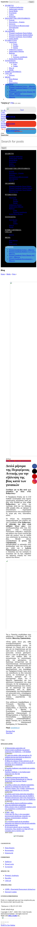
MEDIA (7, 77)
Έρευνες (12, 75)
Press (10, 81)
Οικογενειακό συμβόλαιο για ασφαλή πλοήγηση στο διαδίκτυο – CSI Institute (18, 751)
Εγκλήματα (12, 13)
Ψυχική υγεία (9, 864)
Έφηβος (15, 46)
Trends (11, 70)
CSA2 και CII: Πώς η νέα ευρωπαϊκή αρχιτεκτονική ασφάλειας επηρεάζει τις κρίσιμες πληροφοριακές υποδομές (17, 816)
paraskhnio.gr (15, 728)
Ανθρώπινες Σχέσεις (15, 49)
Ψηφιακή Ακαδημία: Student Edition (21, 35)
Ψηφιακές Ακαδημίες (12, 875)
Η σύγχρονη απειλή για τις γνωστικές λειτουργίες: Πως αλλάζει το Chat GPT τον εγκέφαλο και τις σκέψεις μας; (19, 829)
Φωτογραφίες (9, 850)
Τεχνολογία (8, 867)
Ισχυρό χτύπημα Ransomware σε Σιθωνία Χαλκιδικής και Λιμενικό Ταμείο (18, 780)
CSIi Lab (8, 880)
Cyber (15, 55)
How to (11, 68)
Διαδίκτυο (8, 861)
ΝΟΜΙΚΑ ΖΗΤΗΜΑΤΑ (13, 71)
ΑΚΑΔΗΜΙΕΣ (10, 31)
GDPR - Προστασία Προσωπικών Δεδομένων (20, 889)
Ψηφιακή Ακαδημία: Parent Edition (20, 33)
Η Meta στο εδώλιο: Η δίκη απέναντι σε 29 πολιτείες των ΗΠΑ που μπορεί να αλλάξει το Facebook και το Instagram (20, 762)
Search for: (5, 2)
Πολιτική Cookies (11, 892)
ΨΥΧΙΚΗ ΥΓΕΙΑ (11, 40)
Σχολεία (11, 20)
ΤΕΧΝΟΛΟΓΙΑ (10, 60)
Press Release (13, 79)
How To (11, 29)
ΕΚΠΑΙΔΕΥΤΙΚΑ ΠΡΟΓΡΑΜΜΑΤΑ (17, 18)
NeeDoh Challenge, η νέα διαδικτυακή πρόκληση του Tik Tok (17, 773)
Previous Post (10, 731)
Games (15, 66)
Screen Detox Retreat (16, 59)
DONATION (10, 124)
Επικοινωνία (9, 853)
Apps (15, 64)
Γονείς (15, 44)
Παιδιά (15, 48)
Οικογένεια (12, 42)
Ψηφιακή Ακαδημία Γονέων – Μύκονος (22, 86)
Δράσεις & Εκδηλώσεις (23, 461)
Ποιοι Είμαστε (9, 848)
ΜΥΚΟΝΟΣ (9, 84)
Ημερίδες (8, 878)
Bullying (12, 53)
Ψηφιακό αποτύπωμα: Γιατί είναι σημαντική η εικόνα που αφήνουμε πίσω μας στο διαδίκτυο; (20, 798)
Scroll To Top (5, 925)
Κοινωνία (12, 16)
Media (8, 274)
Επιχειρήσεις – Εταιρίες (17, 22)
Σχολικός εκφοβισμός (20, 57)
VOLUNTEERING (13, 131)
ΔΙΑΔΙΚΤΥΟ (9, 5)
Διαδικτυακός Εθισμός (16, 51)
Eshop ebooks (13, 38)
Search (31, 2)
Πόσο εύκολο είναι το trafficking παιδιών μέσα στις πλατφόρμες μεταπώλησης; (20, 808)
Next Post (9, 733)
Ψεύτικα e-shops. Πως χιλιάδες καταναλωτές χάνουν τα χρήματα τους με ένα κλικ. (19, 789)
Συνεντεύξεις (13, 83)
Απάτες (11, 15)
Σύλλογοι (12, 24)
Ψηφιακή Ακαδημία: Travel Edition (20, 37)
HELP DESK (10, 117)
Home (3, 274)
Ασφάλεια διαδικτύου (16, 7)
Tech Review (13, 62)
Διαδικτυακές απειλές (16, 9)
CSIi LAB (8, 73)
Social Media (13, 11)
